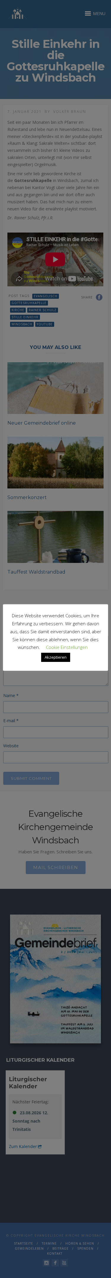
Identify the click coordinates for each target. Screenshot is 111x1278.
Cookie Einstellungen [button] (67, 647)
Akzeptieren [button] (56, 657)
